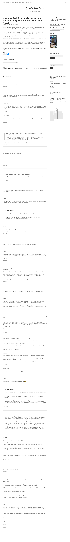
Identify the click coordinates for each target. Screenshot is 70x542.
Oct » (53, 122)
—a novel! (10, 2)
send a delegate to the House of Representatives (12, 28)
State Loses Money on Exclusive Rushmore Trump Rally (58, 101)
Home (4, 2)
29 (51, 119)
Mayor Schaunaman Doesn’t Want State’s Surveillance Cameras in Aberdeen (58, 25)
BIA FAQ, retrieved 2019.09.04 (23, 139)
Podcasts (27, 2)
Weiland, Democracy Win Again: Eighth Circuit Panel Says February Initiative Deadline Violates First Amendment (58, 90)
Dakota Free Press (35, 9)
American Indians (6, 62)
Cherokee (12, 62)
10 (54, 114)
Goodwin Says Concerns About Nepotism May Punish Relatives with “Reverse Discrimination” (58, 99)
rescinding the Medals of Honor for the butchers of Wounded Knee (29, 48)
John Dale (5, 186)
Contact (31, 2)
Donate (16, 2)
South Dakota (11, 59)
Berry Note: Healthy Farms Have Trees (55, 92)
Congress (16, 62)
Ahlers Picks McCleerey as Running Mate (56, 86)
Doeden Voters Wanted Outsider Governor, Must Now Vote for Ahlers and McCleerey (57, 27)
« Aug (51, 122)
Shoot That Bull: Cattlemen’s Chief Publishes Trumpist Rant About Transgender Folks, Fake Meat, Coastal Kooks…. (14, 70)
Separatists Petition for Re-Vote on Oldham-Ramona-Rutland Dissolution (58, 20)
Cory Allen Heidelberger (9, 128)
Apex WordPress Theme (32, 540)
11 (56, 114)
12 (58, 114)
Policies (23, 2)
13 (60, 114)
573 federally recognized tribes (13, 38)
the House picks (27, 400)
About (20, 2)
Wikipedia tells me (8, 217)
